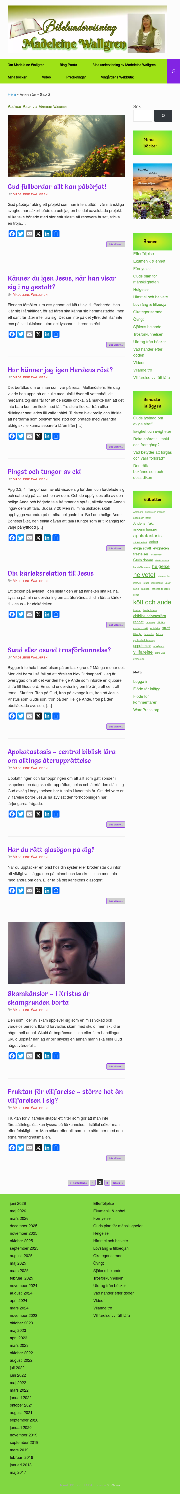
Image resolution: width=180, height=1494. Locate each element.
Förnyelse (142, 268)
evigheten (161, 548)
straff (166, 627)
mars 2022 (19, 1390)
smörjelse (155, 628)
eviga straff (142, 548)
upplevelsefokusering (144, 640)
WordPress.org (146, 709)
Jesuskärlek (157, 582)
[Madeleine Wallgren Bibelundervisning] (87, 29)
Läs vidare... (116, 244)
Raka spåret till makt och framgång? (151, 441)
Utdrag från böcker (149, 341)
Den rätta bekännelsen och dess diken (148, 471)
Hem (12, 94)
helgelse (161, 566)
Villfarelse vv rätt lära (151, 377)
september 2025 (24, 1248)
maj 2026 (18, 1210)
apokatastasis (147, 535)
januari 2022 (21, 1397)
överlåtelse (138, 658)
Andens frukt (143, 523)
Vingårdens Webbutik (117, 77)
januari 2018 (21, 1464)
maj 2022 (18, 1382)
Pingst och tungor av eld (44, 472)
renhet (138, 621)
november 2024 (23, 1285)
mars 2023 (19, 1345)
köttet (136, 594)
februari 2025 (21, 1278)
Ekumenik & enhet (149, 261)
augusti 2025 (21, 1255)
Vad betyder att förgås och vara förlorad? (152, 455)
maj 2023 (18, 1330)
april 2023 (18, 1337)
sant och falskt (140, 628)
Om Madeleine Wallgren (26, 65)
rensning (150, 622)
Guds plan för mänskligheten (146, 279)
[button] (173, 71)
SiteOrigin (113, 1485)
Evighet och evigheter (152, 431)
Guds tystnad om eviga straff (148, 420)
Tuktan (159, 634)
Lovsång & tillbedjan (151, 304)
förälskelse (156, 554)
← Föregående (78, 1182)
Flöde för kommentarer (145, 699)
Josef (168, 582)
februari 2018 (21, 1457)
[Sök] (163, 116)
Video (46, 77)
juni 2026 (18, 1203)
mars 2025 (19, 1270)
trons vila (149, 634)
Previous (138, 192)
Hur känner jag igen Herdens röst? (60, 370)
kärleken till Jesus (161, 588)
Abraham (138, 511)
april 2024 (18, 1300)
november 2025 (23, 1233)
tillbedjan (137, 634)
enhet (153, 541)
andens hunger (145, 529)
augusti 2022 (21, 1360)
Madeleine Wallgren (53, 106)
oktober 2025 (21, 1240)
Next (167, 192)
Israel (146, 582)
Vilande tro (142, 370)
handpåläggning (141, 567)
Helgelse (141, 289)
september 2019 (24, 1442)
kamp (136, 588)
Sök (137, 106)
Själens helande (147, 326)
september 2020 (24, 1420)
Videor (139, 362)
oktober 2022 (21, 1352)
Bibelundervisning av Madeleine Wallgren (124, 65)
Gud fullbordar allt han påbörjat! (57, 187)
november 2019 (23, 1435)
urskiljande (158, 646)
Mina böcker (17, 77)
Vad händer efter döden (114, 1293)
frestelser (140, 554)
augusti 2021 (21, 1412)
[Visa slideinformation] (152, 191)
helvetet (144, 574)
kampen (145, 588)
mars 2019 (19, 1449)
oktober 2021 (21, 1405)
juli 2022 (17, 1367)
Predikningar (76, 77)
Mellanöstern (150, 610)
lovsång (137, 610)
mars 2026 (19, 1218)
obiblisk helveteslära (149, 615)
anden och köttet (142, 517)
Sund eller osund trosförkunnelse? (59, 650)
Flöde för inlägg (146, 688)
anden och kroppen (155, 511)
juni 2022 (18, 1375)
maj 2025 (18, 1263)
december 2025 (23, 1225)
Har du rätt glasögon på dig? (51, 850)
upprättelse (142, 645)
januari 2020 (21, 1427)
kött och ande (152, 601)
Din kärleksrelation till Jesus (51, 573)
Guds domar (143, 559)
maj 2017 (18, 1472)
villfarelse (143, 651)
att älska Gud (140, 542)
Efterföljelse (143, 253)
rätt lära (161, 622)
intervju (137, 582)
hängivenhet (164, 576)
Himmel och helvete (150, 296)
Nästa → (118, 1182)
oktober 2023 (21, 1322)
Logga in (140, 681)
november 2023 (23, 1315)
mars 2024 (19, 1308)
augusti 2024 (21, 1293)
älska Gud (160, 652)
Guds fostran (162, 560)
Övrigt (138, 319)
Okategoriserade (147, 311)
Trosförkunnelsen (148, 334)
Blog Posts (68, 65)
